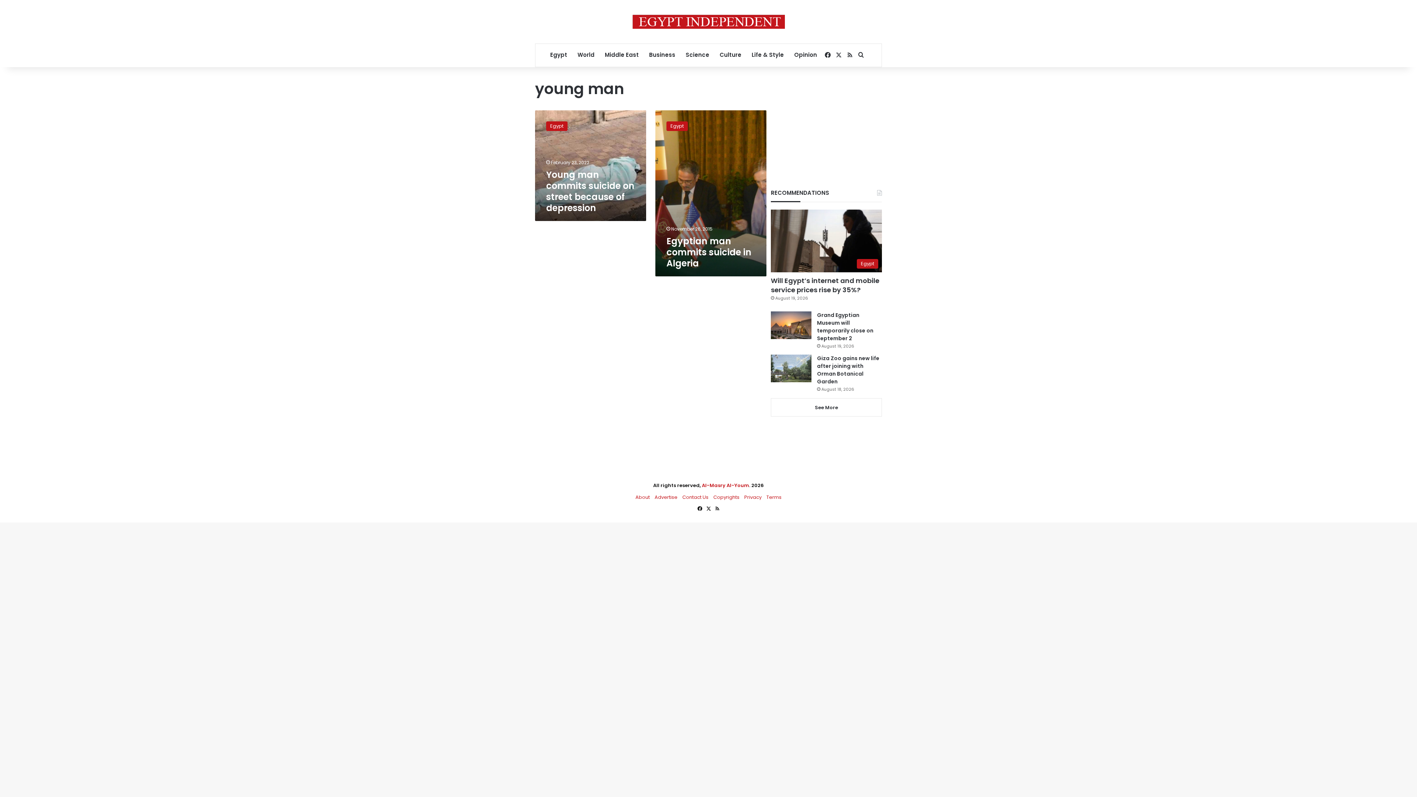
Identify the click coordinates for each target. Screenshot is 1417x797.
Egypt (558, 55)
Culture (730, 55)
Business (662, 55)
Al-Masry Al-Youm (725, 485)
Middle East (622, 55)
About (642, 497)
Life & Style (768, 55)
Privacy (753, 497)
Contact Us (695, 497)
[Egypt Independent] (708, 22)
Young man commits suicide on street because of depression (590, 191)
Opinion (805, 55)
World (586, 55)
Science (697, 55)
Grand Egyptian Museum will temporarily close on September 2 (845, 326)
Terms (774, 497)
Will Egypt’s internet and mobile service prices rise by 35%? (825, 285)
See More (826, 407)
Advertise (666, 497)
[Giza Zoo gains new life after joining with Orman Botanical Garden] (791, 368)
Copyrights (726, 497)
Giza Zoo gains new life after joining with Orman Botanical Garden (848, 370)
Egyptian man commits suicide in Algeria (708, 252)
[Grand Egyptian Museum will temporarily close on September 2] (791, 325)
